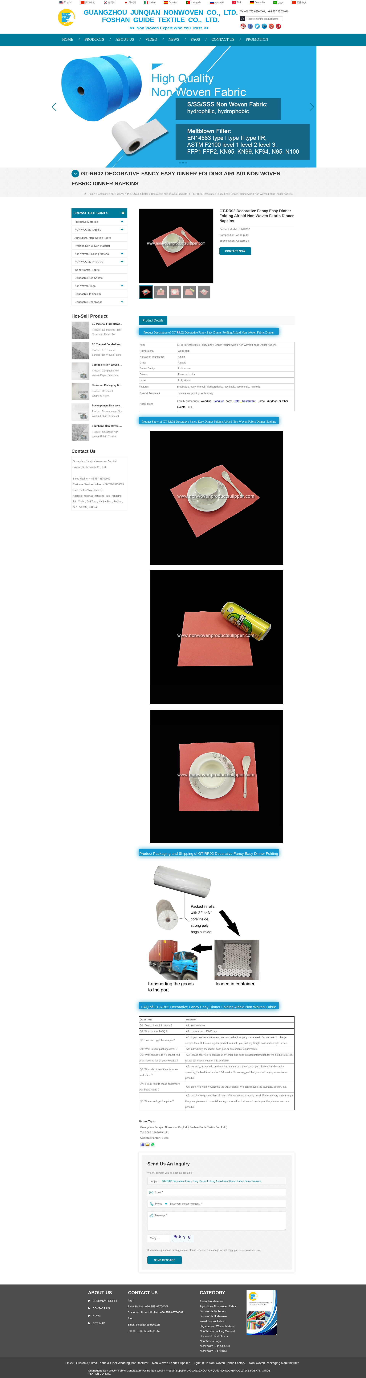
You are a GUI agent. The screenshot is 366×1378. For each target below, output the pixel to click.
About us (100, 1292)
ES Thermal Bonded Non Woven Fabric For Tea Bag (107, 344)
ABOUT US (125, 39)
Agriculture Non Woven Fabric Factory (219, 1363)
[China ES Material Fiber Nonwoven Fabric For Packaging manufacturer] (80, 330)
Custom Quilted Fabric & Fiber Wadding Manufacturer (112, 1363)
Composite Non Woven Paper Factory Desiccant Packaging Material (107, 364)
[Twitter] (257, 26)
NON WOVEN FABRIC (88, 229)
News (96, 1315)
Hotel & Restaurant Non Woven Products (164, 194)
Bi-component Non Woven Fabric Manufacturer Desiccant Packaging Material (107, 405)
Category (103, 194)
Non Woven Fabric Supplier (171, 1363)
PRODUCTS (94, 39)
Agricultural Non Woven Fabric (93, 237)
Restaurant (248, 400)
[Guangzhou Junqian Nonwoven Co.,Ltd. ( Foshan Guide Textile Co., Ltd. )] (66, 17)
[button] (180, 163)
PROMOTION (257, 39)
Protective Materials (86, 221)
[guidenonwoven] (142, 1145)
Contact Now (235, 251)
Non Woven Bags (85, 285)
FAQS (195, 39)
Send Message (164, 1260)
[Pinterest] (278, 26)
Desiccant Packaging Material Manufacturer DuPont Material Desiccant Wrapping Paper (107, 385)
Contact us (143, 1292)
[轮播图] (183, 106)
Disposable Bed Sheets (89, 277)
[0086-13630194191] (153, 1145)
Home (91, 194)
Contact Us (101, 1308)
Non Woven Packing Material (92, 253)
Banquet (219, 400)
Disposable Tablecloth (88, 293)
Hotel (237, 400)
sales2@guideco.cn (148, 1324)
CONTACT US (222, 39)
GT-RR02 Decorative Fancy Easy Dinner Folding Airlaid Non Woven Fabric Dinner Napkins (211, 1181)
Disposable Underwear (88, 301)
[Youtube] (243, 26)
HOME (67, 39)
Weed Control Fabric (87, 269)
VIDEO (151, 39)
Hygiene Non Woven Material (92, 245)
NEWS (174, 39)
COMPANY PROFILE (105, 1300)
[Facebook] (250, 26)
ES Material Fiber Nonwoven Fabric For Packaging (107, 323)
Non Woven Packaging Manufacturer (274, 1363)
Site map (99, 1323)
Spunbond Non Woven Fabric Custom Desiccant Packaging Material (107, 426)
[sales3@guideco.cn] (147, 1145)
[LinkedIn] (264, 26)
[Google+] (271, 26)
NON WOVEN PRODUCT (125, 194)
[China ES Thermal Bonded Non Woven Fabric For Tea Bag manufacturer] (80, 350)
